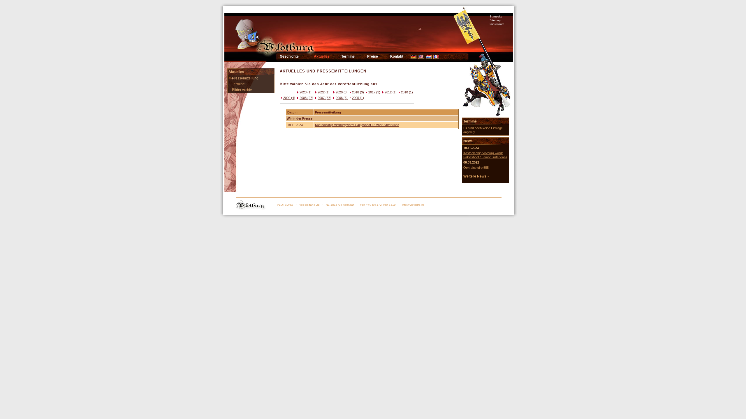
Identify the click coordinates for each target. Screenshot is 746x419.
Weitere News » (476, 176)
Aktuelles (322, 56)
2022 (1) (324, 92)
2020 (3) (342, 92)
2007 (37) (324, 98)
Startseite (496, 16)
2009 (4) (289, 98)
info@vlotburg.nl (413, 204)
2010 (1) (407, 92)
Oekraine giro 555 (476, 167)
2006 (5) (342, 98)
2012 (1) (391, 92)
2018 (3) (358, 92)
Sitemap (495, 20)
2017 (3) (374, 92)
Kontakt (396, 56)
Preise (372, 56)
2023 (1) (306, 92)
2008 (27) (306, 98)
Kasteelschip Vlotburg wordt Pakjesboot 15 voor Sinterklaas (357, 125)
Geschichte (289, 56)
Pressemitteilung (245, 78)
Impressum (497, 24)
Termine (348, 56)
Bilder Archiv (242, 90)
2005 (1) (358, 98)
